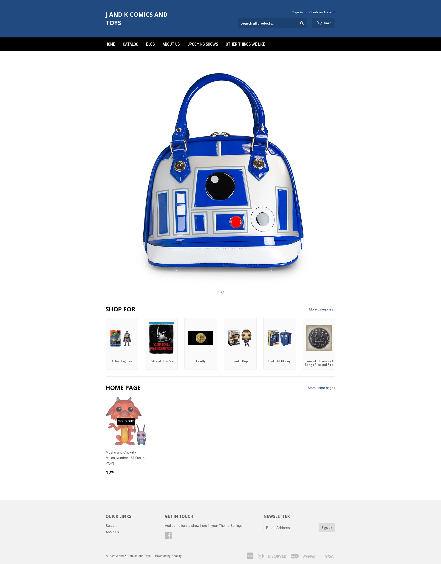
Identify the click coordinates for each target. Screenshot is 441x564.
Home (110, 44)
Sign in (297, 12)
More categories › (322, 309)
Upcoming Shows (202, 44)
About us (171, 44)
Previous (115, 173)
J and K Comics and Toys (137, 18)
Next (325, 173)
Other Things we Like (245, 44)
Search (111, 525)
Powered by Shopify (168, 555)
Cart (327, 22)
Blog (150, 44)
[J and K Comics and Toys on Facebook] (168, 536)
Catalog (130, 44)
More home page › (321, 387)
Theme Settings (231, 525)
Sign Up (327, 527)
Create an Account (322, 12)
